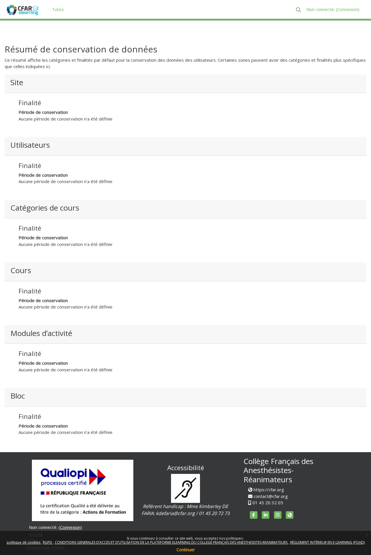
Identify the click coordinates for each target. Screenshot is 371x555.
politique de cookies (24, 542)
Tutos (58, 9)
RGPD (48, 542)
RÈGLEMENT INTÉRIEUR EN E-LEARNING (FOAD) (327, 542)
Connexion (347, 9)
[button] (298, 10)
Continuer (186, 549)
